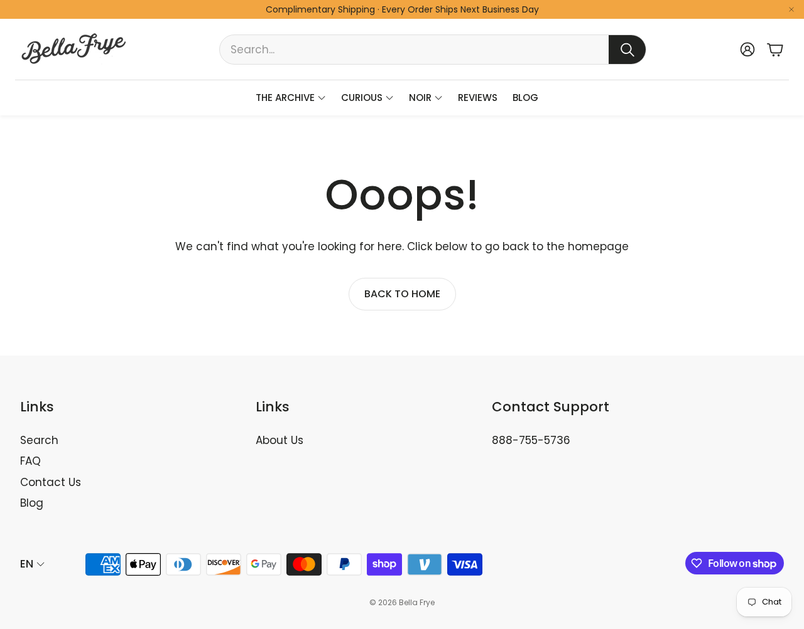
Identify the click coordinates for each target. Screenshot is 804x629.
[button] (433, 49)
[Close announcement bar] (791, 9)
